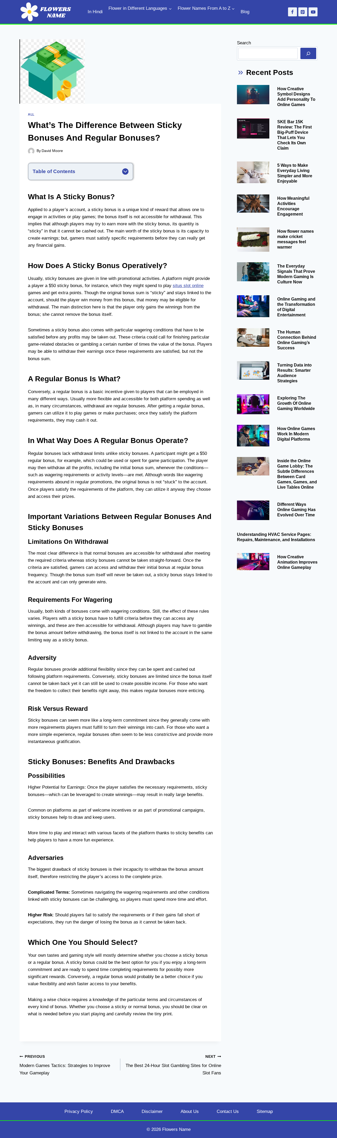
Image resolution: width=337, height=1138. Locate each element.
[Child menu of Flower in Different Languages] (110, 18)
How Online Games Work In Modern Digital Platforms (296, 433)
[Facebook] (292, 11)
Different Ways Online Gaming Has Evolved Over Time (296, 509)
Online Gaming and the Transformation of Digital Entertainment (296, 307)
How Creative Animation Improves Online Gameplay (297, 562)
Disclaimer (152, 1111)
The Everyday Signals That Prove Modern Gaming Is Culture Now (296, 274)
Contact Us (228, 1111)
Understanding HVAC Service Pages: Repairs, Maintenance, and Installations (276, 537)
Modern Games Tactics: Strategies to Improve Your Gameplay (64, 1065)
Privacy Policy (79, 1111)
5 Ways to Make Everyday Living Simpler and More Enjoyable (294, 173)
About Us (190, 1111)
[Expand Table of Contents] (125, 171)
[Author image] (31, 151)
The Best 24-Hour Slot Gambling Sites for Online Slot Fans (173, 1065)
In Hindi (95, 11)
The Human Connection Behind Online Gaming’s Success (296, 340)
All (31, 114)
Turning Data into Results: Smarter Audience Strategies (294, 373)
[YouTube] (313, 11)
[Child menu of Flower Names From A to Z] (179, 18)
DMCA (117, 1111)
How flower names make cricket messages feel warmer (295, 239)
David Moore (52, 151)
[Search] (308, 53)
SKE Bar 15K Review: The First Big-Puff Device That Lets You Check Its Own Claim (294, 135)
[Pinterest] (302, 11)
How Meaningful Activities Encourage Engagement (293, 206)
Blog (245, 11)
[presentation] (253, 94)
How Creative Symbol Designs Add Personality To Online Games (296, 97)
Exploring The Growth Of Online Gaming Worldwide (296, 403)
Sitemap (265, 1111)
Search (244, 42)
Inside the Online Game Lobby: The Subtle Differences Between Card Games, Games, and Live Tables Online (297, 474)
